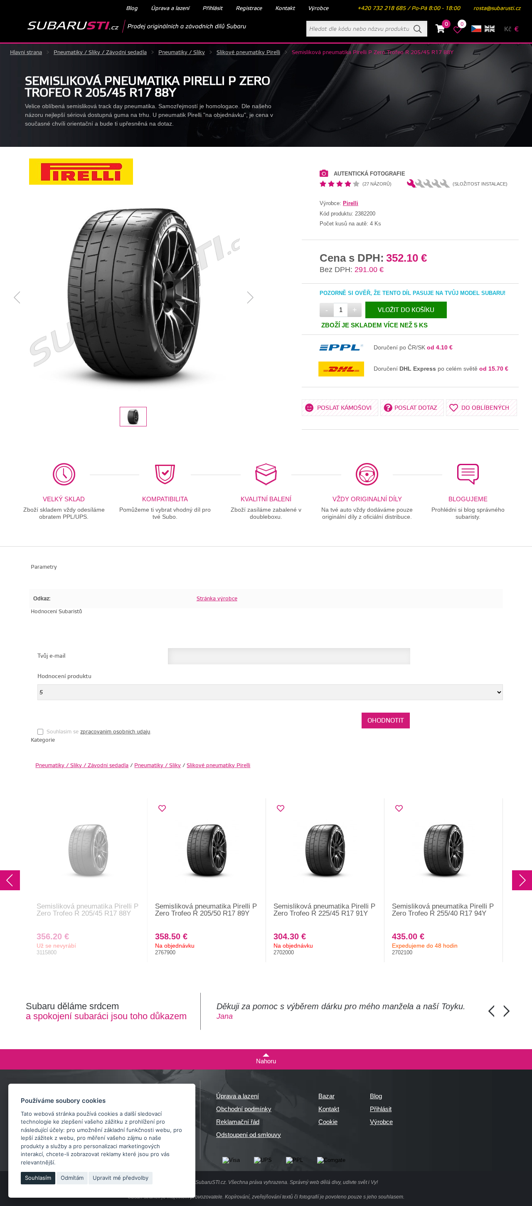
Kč (507, 29)
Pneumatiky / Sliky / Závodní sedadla (100, 52)
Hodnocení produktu (64, 676)
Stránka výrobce (217, 598)
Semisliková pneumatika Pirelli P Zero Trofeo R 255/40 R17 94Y (443, 909)
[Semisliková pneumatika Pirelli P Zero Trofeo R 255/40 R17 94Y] (443, 850)
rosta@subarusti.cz (496, 8)
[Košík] (440, 30)
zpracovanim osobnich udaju (115, 731)
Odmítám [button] (72, 1177)
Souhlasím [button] (38, 1177)
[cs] (476, 28)
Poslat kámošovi (344, 408)
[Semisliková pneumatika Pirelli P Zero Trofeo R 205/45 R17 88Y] (134, 297)
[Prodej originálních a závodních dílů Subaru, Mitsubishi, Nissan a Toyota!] (123, 26)
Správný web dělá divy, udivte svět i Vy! (334, 1182)
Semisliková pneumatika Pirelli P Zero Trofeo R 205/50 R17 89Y (206, 909)
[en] (490, 28)
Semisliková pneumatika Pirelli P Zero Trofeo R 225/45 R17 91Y (324, 909)
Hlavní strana (26, 52)
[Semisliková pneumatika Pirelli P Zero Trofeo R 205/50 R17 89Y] (207, 850)
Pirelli (350, 203)
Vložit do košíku (406, 310)
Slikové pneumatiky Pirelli (248, 52)
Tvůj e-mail (51, 656)
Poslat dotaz (415, 408)
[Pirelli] (81, 183)
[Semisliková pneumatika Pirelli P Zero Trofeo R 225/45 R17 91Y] (325, 850)
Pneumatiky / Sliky (181, 52)
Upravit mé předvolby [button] (120, 1177)
